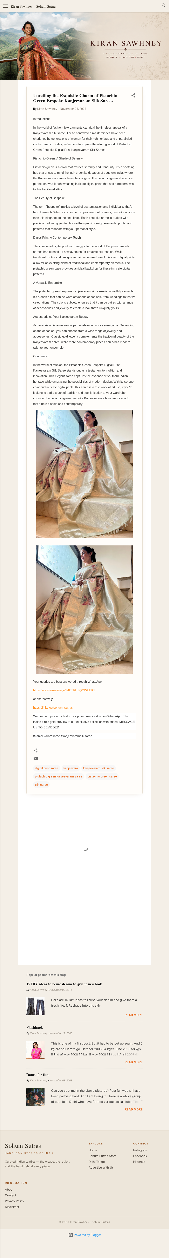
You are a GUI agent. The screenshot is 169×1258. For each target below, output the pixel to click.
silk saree (41, 785)
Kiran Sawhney (22, 6)
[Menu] (5, 6)
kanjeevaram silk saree (98, 768)
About (9, 1189)
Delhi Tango (97, 1162)
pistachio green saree (102, 776)
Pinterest (139, 1162)
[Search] (163, 6)
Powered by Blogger (87, 1235)
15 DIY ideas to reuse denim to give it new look (64, 984)
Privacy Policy (14, 1201)
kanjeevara (70, 768)
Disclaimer (12, 1207)
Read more (134, 1015)
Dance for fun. (37, 1074)
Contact (10, 1195)
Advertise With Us (101, 1167)
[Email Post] (35, 760)
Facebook (140, 1156)
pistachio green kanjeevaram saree (58, 776)
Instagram (140, 1150)
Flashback (34, 1027)
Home (93, 1150)
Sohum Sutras (46, 6)
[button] (133, 96)
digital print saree (46, 768)
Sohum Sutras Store (102, 1156)
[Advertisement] (84, 927)
